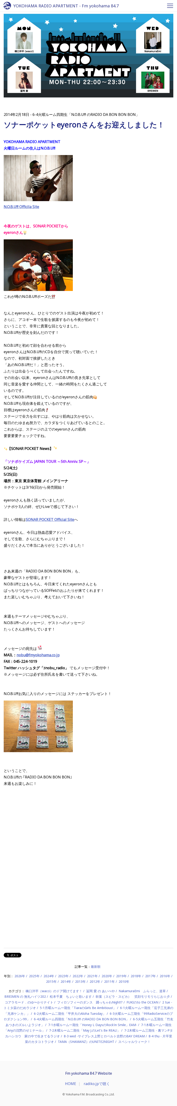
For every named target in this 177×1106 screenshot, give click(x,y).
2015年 (51, 981)
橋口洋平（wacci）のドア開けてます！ (54, 991)
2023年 (63, 976)
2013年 (80, 981)
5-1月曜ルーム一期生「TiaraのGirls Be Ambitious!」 (78, 1008)
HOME (70, 1083)
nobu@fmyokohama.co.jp (38, 654)
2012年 (95, 981)
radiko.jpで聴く (97, 1083)
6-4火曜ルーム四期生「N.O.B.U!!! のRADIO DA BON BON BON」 (81, 1019)
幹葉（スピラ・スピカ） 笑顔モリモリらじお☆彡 (133, 996)
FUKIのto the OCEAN (142, 1002)
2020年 (107, 976)
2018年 (136, 976)
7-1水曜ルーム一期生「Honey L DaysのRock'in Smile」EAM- (92, 1025)
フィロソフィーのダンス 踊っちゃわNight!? (90, 1002)
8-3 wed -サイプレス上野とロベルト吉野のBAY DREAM (104, 1036)
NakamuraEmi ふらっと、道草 (142, 991)
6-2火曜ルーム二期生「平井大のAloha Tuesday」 (70, 1013)
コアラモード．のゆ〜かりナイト (29, 1002)
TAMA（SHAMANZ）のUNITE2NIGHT (86, 1041)
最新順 (95, 966)
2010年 (124, 981)
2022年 (78, 976)
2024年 (49, 976)
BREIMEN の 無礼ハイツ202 (25, 996)
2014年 (66, 981)
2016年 (165, 976)
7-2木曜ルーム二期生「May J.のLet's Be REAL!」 (84, 1030)
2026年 (20, 976)
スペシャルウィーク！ (134, 1041)
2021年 (92, 976)
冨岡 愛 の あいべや (100, 991)
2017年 (150, 976)
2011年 (109, 981)
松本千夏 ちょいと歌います (71, 996)
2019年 (121, 976)
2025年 (34, 976)
